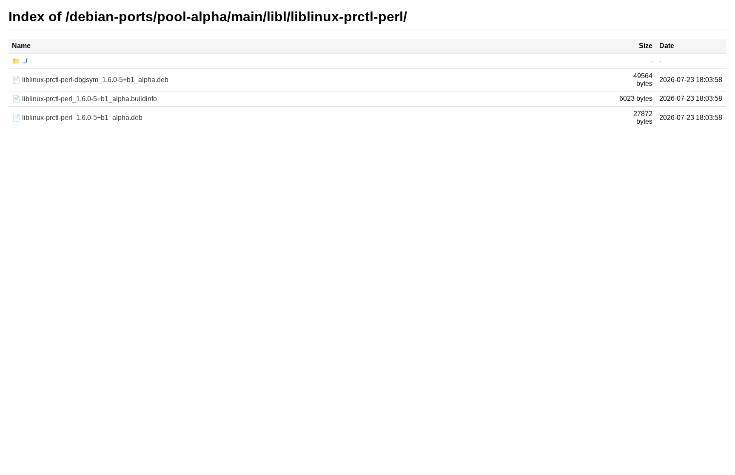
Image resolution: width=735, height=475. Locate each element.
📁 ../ (19, 61)
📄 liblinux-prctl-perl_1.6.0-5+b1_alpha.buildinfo (84, 98)
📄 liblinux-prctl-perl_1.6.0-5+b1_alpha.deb (77, 117)
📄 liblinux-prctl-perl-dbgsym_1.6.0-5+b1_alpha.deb (90, 79)
